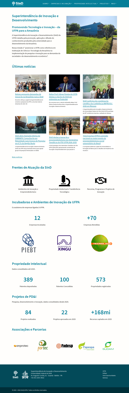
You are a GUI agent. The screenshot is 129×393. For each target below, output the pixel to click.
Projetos (104, 4)
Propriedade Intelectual (85, 4)
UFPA (104, 371)
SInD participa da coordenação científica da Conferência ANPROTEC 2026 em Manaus (98, 103)
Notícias (105, 378)
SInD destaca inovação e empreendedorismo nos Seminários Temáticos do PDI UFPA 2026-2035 (63, 140)
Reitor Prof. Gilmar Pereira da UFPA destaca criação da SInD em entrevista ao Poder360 (63, 97)
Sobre (45, 4)
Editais (105, 373)
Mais (113, 4)
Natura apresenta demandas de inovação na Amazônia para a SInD (29, 95)
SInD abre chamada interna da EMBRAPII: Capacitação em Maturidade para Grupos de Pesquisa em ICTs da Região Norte (30, 139)
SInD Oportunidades (109, 375)
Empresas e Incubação (61, 4)
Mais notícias (17, 157)
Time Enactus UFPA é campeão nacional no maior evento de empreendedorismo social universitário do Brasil (95, 139)
